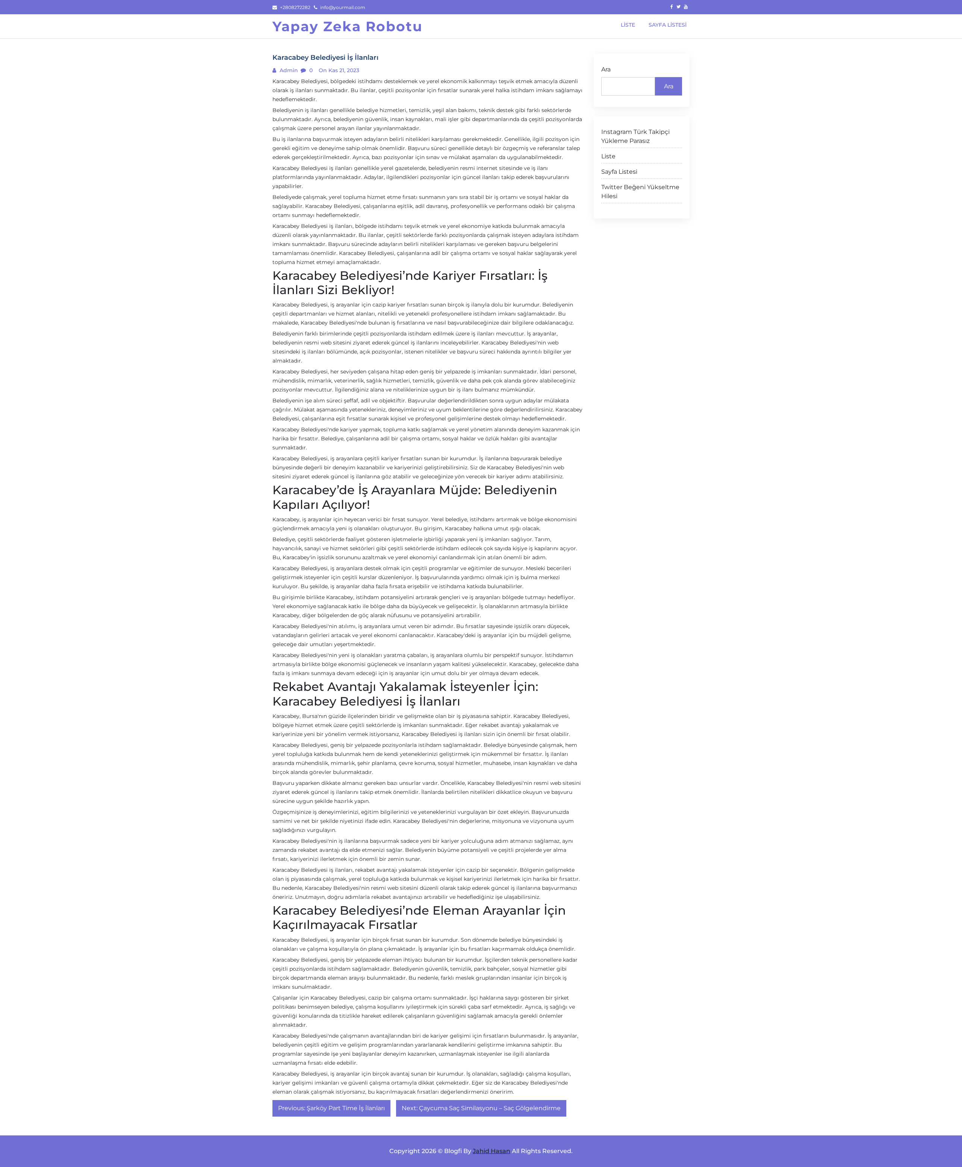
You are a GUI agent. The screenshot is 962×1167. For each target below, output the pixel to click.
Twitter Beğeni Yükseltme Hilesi (640, 192)
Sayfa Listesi (619, 171)
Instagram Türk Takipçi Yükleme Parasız (635, 136)
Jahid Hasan (491, 1151)
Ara (606, 69)
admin (288, 70)
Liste (608, 156)
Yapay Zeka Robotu (347, 26)
